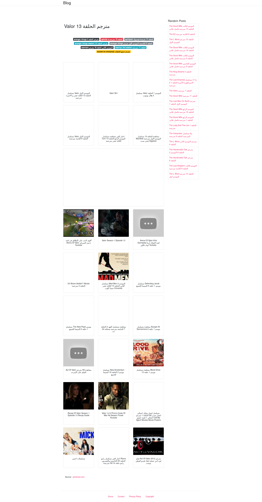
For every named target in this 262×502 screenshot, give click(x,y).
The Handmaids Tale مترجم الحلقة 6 (181, 159)
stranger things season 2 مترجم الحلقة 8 (91, 43)
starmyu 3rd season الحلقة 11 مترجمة (130, 47)
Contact (121, 496)
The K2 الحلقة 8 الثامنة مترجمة (182, 34)
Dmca (110, 496)
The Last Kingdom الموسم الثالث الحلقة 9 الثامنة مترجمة (183, 167)
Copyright (150, 496)
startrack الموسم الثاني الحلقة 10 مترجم (97, 47)
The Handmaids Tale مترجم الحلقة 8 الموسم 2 (181, 151)
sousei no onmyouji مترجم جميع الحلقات (113, 51)
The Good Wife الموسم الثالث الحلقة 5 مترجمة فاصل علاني (181, 57)
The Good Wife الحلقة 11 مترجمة (183, 95)
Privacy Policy (135, 496)
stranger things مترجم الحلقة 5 (86, 39)
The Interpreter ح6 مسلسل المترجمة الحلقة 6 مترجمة (180, 135)
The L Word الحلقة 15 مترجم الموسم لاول (181, 175)
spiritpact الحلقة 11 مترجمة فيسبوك (139, 39)
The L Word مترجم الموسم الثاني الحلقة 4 (183, 143)
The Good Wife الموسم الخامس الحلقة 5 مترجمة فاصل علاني (182, 65)
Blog (67, 2)
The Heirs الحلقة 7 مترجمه (180, 90)
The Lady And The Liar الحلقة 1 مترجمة (182, 126)
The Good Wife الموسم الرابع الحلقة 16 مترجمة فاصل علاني (181, 110)
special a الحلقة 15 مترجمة (112, 39)
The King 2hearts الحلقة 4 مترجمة (180, 73)
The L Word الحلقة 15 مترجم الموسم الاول (181, 41)
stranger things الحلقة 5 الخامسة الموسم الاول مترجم (131, 43)
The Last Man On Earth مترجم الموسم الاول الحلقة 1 (182, 102)
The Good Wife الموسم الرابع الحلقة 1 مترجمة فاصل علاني (181, 118)
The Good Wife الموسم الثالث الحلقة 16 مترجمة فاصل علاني (181, 49)
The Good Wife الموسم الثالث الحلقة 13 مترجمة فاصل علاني (181, 27)
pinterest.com (79, 476)
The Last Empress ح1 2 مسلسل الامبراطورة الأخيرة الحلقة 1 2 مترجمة (183, 82)
